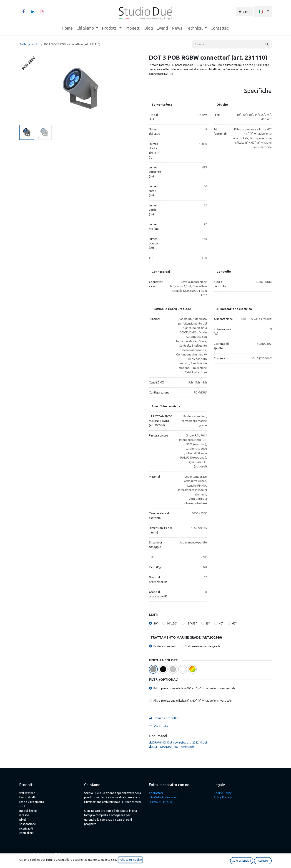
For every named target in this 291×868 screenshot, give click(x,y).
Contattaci (156, 792)
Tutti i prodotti (29, 44)
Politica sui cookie (130, 859)
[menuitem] (67, 28)
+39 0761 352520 (161, 801)
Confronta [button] (161, 726)
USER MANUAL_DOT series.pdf (173, 746)
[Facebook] (23, 12)
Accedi (245, 11)
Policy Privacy (223, 797)
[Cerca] (267, 44)
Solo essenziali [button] (241, 860)
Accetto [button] (263, 860)
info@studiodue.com (163, 797)
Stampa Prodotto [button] (166, 718)
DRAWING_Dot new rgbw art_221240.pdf (179, 742)
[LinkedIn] (32, 12)
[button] (25, 88)
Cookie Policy (222, 792)
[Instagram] (42, 12)
